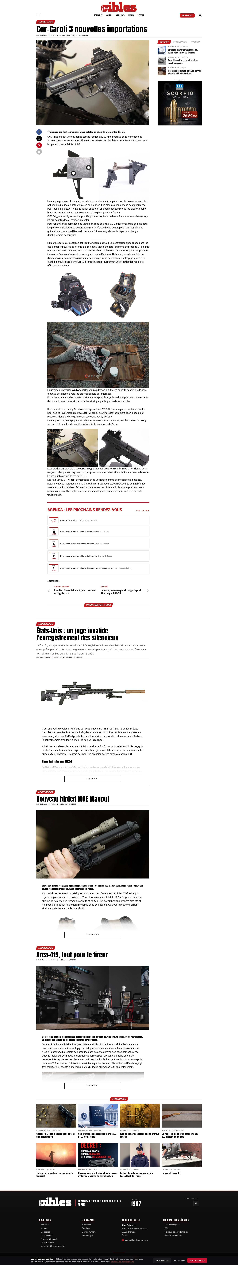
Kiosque (140, 15)
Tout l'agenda (142, 511)
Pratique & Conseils (49, 1239)
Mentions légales (172, 1225)
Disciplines (45, 1232)
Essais (131, 15)
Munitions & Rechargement (52, 1246)
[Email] (196, 1203)
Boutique (86, 1228)
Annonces (120, 15)
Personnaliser (179, 1260)
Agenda (109, 15)
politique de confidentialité (122, 1262)
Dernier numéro (89, 1232)
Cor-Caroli (118, 132)
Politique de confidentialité (176, 1232)
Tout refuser (162, 1260)
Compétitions (46, 1235)
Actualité (98, 15)
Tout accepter (197, 1260)
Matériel (44, 1228)
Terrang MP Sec (101, 885)
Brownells (92, 1039)
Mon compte (87, 1235)
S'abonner (86, 1225)
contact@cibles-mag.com (136, 1240)
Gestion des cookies (173, 1235)
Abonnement (187, 15)
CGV (166, 1228)
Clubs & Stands (47, 1243)
